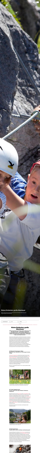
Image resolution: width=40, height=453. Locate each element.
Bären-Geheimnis (15, 402)
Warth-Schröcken (22, 432)
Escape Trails (19, 393)
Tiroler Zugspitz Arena (26, 393)
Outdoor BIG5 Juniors (25, 433)
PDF (12, 321)
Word (21, 321)
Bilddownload (5, 321)
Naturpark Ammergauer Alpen (14, 355)
